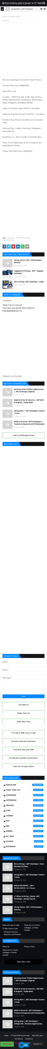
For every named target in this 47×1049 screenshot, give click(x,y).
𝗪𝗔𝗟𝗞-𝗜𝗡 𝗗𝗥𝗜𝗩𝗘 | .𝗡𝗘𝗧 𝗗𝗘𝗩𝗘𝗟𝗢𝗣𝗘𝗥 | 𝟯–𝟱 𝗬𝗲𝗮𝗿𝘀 (24, 886)
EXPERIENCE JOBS (23, 238)
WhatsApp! (7, 1044)
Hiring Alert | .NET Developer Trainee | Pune (29, 412)
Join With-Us (23, 705)
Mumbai (21, 831)
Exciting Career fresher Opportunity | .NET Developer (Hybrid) (28, 390)
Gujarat (21, 841)
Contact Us (29, 1039)
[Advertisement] (23, 31)
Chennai (21, 816)
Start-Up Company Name (23, 766)
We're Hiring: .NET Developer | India (29, 282)
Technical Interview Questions (23, 741)
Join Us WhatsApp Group (23, 435)
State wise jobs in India (11, 925)
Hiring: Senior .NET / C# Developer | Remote (28, 261)
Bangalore (11, 238)
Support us (37, 1044)
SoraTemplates (17, 1043)
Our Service (19, 1039)
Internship (21, 847)
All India (21, 836)
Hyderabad (21, 795)
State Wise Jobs (23, 721)
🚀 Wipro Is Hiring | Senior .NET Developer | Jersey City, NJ (27, 897)
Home (5, 16)
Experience (21, 800)
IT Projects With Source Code (23, 733)
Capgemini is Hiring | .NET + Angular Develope (29, 272)
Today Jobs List (23, 713)
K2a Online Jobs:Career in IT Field (24, 3)
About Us (6, 947)
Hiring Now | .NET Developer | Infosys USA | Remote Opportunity (28, 1022)
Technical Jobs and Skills (23, 750)
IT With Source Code (10, 929)
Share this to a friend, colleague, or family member (32, 927)
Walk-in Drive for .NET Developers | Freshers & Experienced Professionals (29, 422)
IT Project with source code (20, 1035)
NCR (21, 821)
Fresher (21, 805)
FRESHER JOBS (14, 16)
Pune (21, 810)
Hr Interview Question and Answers (23, 758)
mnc (21, 826)
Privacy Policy (29, 947)
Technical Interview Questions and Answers (12, 933)
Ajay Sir (7, 21)
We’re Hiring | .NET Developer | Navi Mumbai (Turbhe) (29, 865)
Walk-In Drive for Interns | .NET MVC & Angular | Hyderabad (29, 401)
